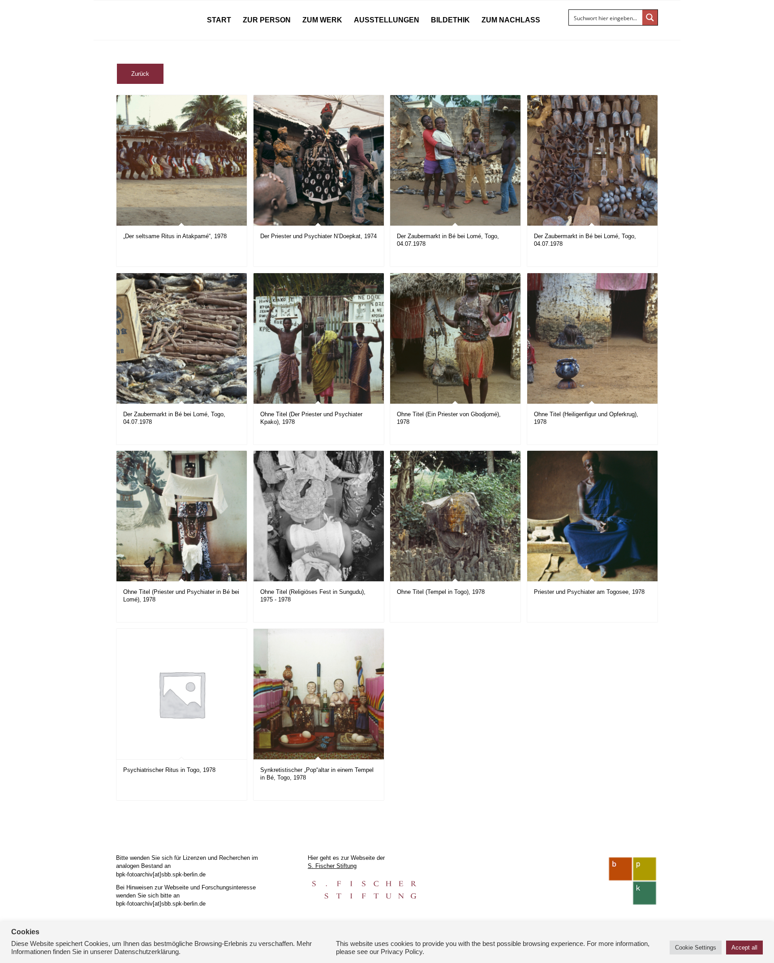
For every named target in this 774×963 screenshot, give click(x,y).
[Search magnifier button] (650, 17)
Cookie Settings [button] (695, 947)
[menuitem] (219, 20)
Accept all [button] (744, 947)
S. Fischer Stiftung (332, 866)
